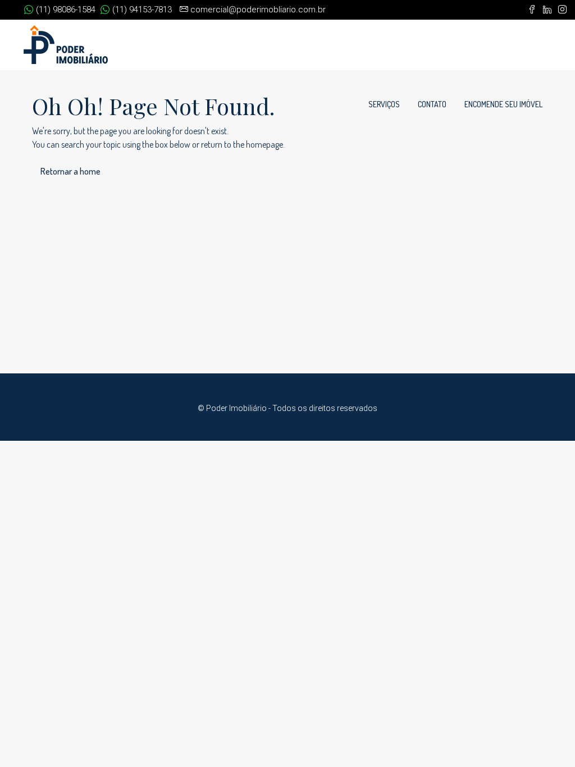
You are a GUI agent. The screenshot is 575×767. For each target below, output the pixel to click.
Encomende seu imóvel (503, 104)
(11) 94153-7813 (141, 9)
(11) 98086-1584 (64, 9)
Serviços (384, 104)
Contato (432, 104)
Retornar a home (70, 171)
